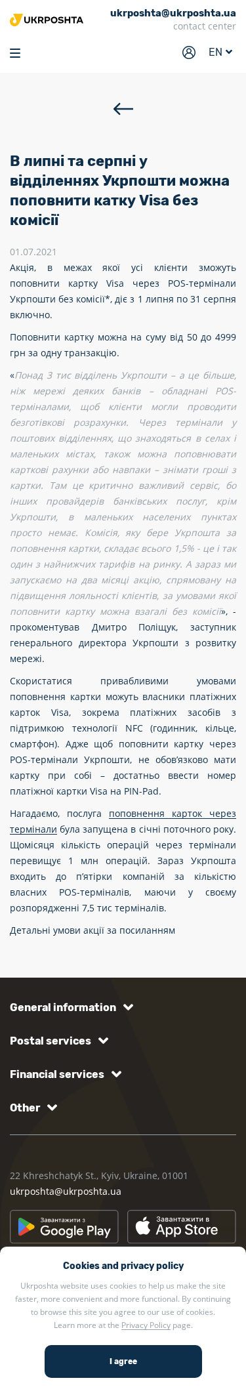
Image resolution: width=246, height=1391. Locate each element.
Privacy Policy (146, 1325)
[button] (69, 1007)
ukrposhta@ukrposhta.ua (65, 1191)
